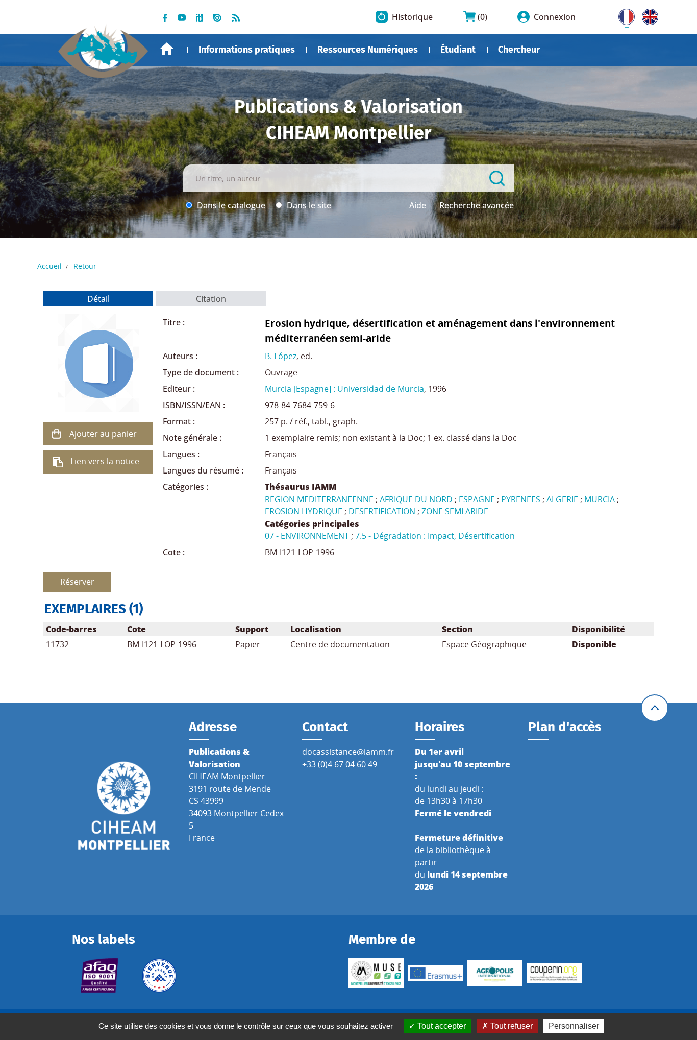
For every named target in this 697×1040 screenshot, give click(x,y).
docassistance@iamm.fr (348, 752)
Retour (84, 266)
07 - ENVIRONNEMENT (307, 535)
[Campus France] (159, 975)
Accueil (166, 48)
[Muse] (376, 973)
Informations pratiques (246, 49)
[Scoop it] (199, 16)
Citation (211, 298)
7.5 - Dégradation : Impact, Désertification (435, 535)
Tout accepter (440, 1026)
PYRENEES (520, 499)
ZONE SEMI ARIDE (454, 511)
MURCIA (599, 499)
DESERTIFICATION (381, 511)
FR (623, 14)
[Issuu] (217, 16)
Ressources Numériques (367, 49)
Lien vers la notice (104, 461)
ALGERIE (562, 499)
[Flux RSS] (236, 16)
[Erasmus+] (435, 973)
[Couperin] (554, 973)
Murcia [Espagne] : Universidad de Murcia (344, 388)
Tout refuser (510, 1026)
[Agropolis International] (494, 973)
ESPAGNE (477, 499)
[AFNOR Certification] (99, 975)
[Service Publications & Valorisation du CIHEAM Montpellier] (103, 46)
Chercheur (519, 49)
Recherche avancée (476, 205)
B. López (280, 356)
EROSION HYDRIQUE (303, 511)
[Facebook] (165, 16)
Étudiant (458, 49)
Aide (417, 205)
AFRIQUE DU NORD (416, 499)
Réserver (77, 581)
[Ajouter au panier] (56, 433)
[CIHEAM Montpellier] (124, 805)
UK (647, 14)
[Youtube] (182, 16)
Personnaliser (574, 1026)
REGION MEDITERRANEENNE (319, 499)
